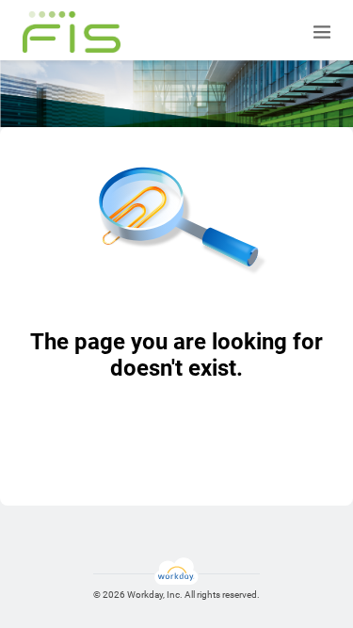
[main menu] (322, 32)
